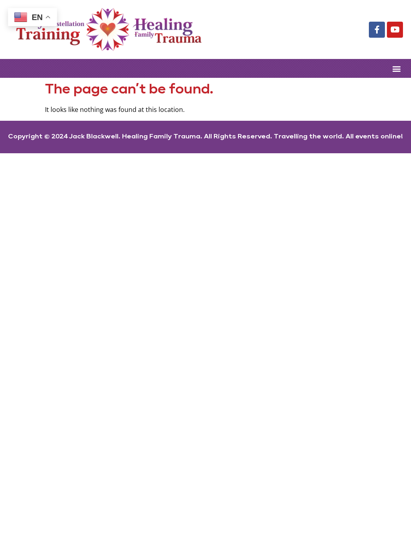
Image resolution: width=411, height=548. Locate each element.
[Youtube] (395, 30)
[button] (396, 68)
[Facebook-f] (377, 30)
